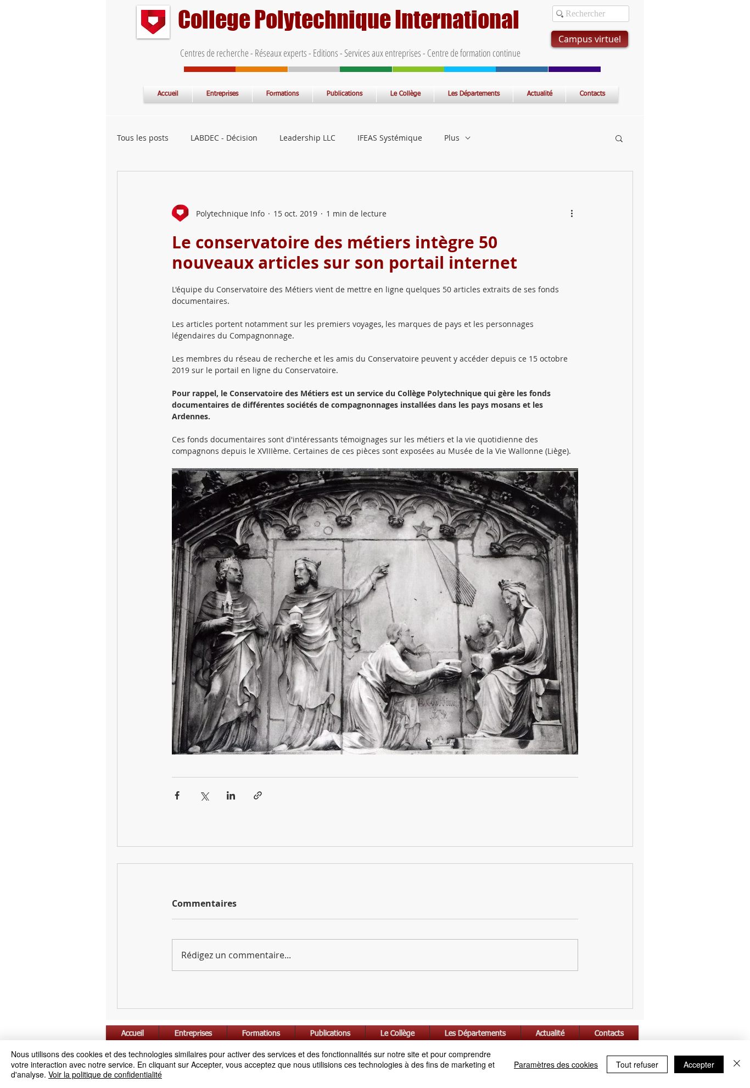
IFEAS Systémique (389, 138)
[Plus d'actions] (571, 213)
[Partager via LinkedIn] (231, 795)
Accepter (699, 1064)
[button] (619, 138)
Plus (452, 138)
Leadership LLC (307, 138)
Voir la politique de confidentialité (105, 1074)
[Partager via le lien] (258, 795)
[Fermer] (736, 1064)
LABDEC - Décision (224, 138)
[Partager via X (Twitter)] (204, 795)
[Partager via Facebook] (177, 795)
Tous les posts (143, 138)
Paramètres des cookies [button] (556, 1064)
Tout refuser (637, 1064)
